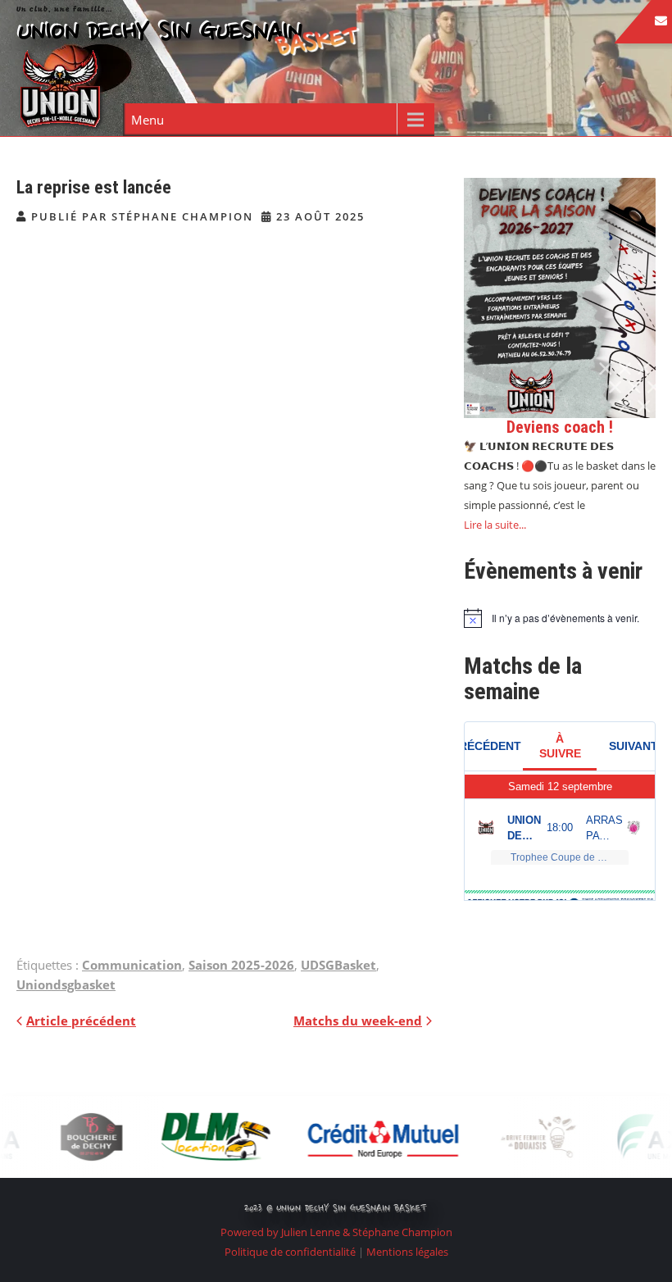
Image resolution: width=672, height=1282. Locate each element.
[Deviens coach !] (560, 298)
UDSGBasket (338, 965)
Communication (132, 965)
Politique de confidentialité (291, 1251)
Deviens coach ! (559, 427)
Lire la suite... (495, 524)
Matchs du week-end (357, 1020)
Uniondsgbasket (66, 984)
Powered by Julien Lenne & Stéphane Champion (336, 1232)
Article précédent (81, 1020)
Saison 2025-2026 (241, 965)
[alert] (560, 618)
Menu (147, 119)
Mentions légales (407, 1251)
